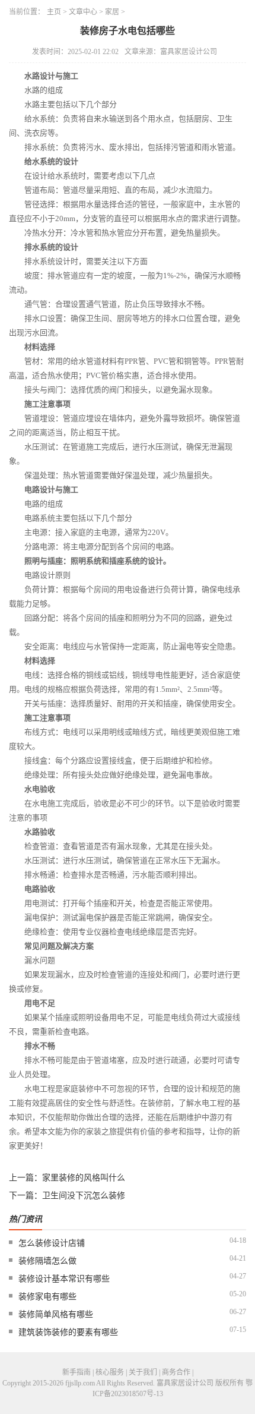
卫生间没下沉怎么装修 (83, 1195)
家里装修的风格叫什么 (83, 1177)
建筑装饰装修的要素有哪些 (68, 1332)
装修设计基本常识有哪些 (64, 1278)
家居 (112, 12)
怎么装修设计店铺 (51, 1243)
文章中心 (83, 12)
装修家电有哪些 (47, 1296)
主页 (54, 12)
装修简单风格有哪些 (55, 1314)
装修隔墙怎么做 (47, 1260)
